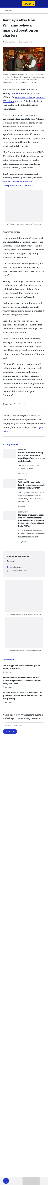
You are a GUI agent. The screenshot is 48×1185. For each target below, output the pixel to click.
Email (24, 403)
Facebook (14, 403)
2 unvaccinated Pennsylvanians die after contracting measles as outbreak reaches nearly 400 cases (22, 680)
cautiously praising (24, 97)
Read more (11, 561)
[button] (6, 1181)
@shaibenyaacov (16, 567)
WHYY (9, 4)
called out (16, 93)
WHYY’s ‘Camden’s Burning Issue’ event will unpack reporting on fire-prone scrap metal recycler (31, 456)
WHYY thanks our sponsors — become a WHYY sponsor (24, 224)
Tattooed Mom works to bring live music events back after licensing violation (31, 485)
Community (9, 11)
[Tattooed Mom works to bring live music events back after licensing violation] (9, 485)
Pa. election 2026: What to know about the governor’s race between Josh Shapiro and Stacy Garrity (22, 695)
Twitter (19, 403)
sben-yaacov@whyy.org (18, 570)
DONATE (29, 3)
